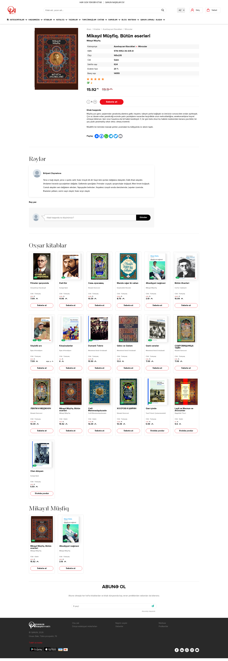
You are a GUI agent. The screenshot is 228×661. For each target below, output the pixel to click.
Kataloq (60, 20)
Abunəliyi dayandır (148, 611)
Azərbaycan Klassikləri (112, 29)
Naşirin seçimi (121, 623)
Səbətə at (111, 102)
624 (116, 64)
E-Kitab (101, 20)
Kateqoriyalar (17, 20)
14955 (117, 73)
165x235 (118, 55)
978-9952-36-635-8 (124, 51)
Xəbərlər (119, 626)
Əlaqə (159, 20)
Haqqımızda (34, 20)
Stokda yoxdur (157, 431)
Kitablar (48, 20)
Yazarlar (74, 20)
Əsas (89, 29)
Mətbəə (132, 20)
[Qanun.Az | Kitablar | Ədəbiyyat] (12, 10)
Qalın (116, 60)
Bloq (124, 20)
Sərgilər (113, 20)
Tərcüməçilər (89, 20)
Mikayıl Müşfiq (93, 41)
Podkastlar (163, 626)
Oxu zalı (75, 623)
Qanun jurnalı (147, 20)
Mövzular (128, 29)
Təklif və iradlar (35, 643)
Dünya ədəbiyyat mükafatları (84, 626)
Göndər (143, 217)
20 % (116, 69)
